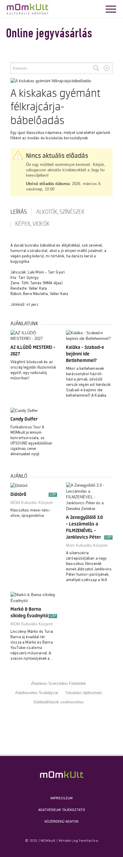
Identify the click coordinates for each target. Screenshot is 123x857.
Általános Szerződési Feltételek (58, 683)
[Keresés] (96, 68)
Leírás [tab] (18, 212)
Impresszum (61, 798)
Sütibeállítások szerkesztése (58, 702)
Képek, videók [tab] (32, 224)
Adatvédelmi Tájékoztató (61, 810)
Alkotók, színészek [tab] (60, 212)
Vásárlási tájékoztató (83, 693)
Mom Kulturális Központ (86, 545)
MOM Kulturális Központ (31, 502)
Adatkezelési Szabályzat (36, 693)
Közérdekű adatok (61, 822)
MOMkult (27, 9)
